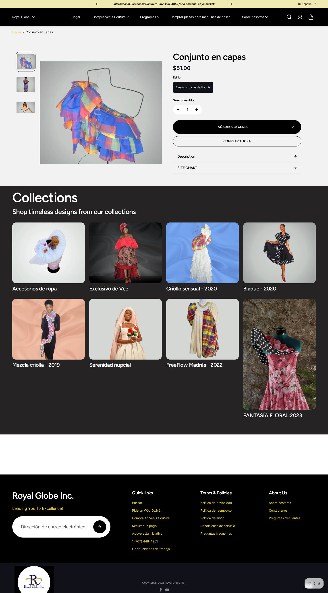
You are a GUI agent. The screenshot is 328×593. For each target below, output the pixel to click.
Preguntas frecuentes (216, 533)
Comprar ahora (237, 141)
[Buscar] (289, 17)
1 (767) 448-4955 (145, 541)
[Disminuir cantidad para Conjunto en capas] (178, 109)
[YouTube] (167, 589)
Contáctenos (278, 510)
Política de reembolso (216, 510)
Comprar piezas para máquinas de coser (200, 17)
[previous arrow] (48, 113)
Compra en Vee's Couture (151, 518)
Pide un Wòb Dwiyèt (147, 510)
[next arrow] (153, 113)
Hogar (75, 17)
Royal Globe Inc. (175, 582)
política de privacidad (216, 503)
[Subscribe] (99, 526)
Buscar (137, 503)
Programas (148, 17)
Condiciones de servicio (217, 526)
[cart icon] (311, 17)
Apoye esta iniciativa (147, 533)
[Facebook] (160, 589)
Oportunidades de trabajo (151, 549)
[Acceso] (300, 17)
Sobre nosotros (253, 17)
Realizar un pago (144, 526)
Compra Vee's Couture (109, 17)
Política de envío (212, 518)
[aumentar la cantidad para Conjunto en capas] (196, 109)
